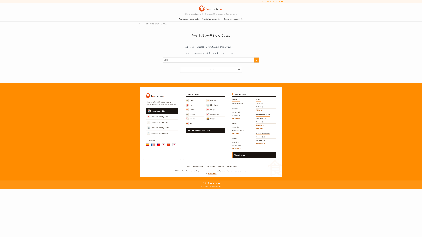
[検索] (282, 1)
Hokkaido (237, 103)
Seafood (190, 109)
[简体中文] (169, 144)
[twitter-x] (265, 1)
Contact (221, 166)
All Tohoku (236, 118)
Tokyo (236, 127)
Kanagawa (238, 130)
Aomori (236, 112)
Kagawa (260, 122)
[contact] (279, 1)
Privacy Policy (231, 166)
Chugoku (259, 125)
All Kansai (259, 110)
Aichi (235, 142)
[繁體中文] (158, 144)
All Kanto (235, 134)
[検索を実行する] (256, 60)
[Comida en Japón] (211, 8)
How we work (212, 173)
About (188, 166)
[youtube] (273, 1)
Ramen (190, 100)
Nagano (236, 145)
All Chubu (235, 149)
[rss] (276, 1)
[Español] (148, 144)
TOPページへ (211, 69)
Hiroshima (261, 118)
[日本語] (174, 144)
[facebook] (262, 1)
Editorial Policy (198, 166)
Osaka (259, 103)
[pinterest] (270, 1)
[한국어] (163, 144)
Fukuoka (260, 137)
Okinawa (260, 140)
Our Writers (211, 166)
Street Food (213, 114)
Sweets (190, 119)
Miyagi (236, 115)
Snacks (211, 119)
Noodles (211, 100)
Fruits (189, 123)
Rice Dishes (212, 105)
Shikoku (259, 128)
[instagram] (267, 1)
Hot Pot (190, 114)
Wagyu (211, 109)
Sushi (189, 105)
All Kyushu (259, 143)
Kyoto (259, 107)
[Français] (153, 144)
